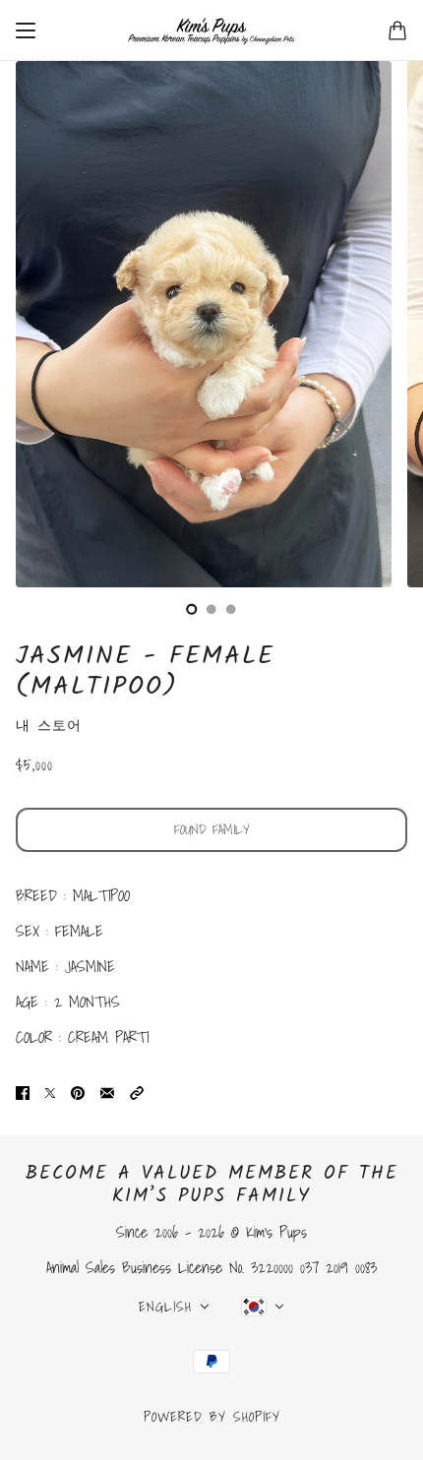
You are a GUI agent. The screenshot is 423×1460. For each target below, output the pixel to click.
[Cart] (397, 30)
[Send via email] (107, 1092)
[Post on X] (50, 1092)
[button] (136, 1092)
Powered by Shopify (212, 1417)
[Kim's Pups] (211, 30)
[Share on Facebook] (22, 1092)
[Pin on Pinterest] (77, 1092)
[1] (211, 609)
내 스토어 (49, 725)
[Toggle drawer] (25, 30)
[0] (192, 609)
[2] (231, 609)
